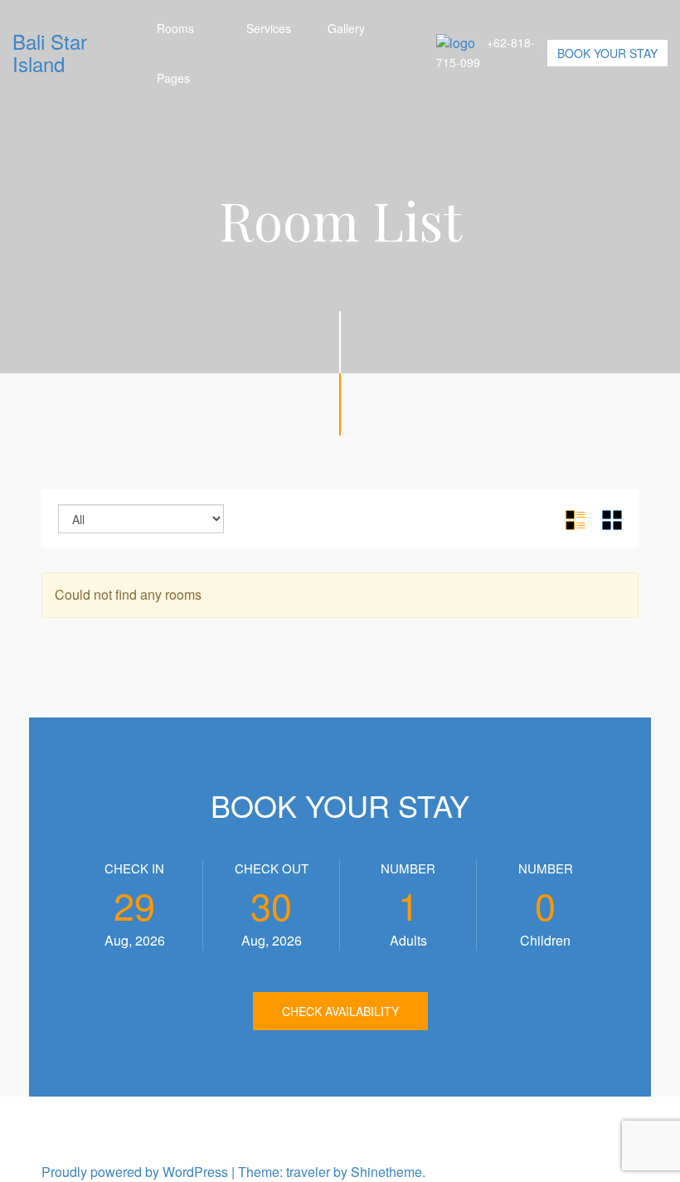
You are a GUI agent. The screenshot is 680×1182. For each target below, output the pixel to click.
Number (408, 868)
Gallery (346, 28)
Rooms (175, 28)
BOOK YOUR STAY (607, 53)
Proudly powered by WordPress (134, 1171)
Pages (173, 78)
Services (268, 28)
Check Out (271, 868)
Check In (134, 868)
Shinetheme (386, 1171)
